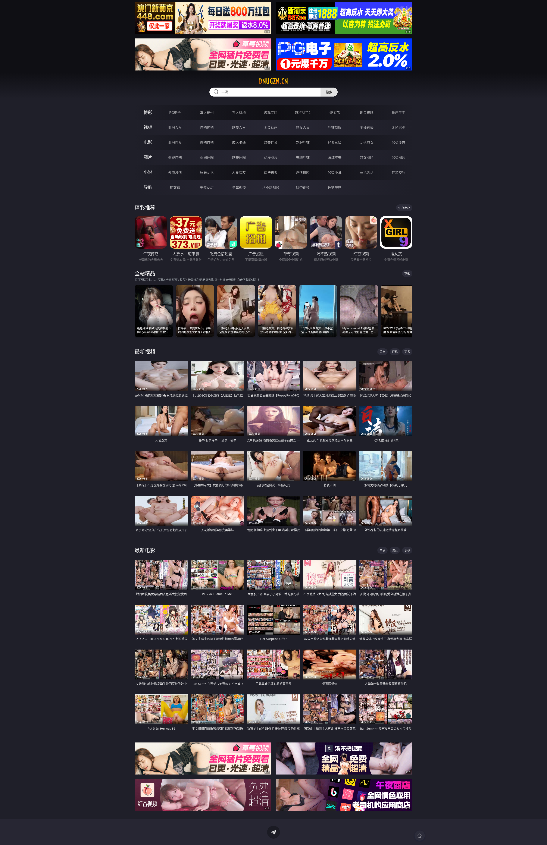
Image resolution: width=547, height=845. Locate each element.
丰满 (382, 550)
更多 (407, 352)
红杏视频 (303, 187)
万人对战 (239, 112)
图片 (148, 157)
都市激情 (175, 172)
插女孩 (175, 187)
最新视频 (145, 351)
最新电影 (145, 550)
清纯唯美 (334, 157)
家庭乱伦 (207, 172)
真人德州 (207, 112)
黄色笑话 (366, 172)
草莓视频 (239, 187)
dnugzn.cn (273, 81)
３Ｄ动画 (271, 127)
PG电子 (175, 112)
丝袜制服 (334, 127)
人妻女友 (239, 172)
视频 (148, 127)
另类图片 (398, 157)
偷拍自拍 (207, 142)
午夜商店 (207, 187)
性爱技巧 (398, 172)
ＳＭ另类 (398, 127)
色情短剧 (334, 187)
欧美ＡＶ (239, 127)
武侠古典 (271, 172)
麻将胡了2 (302, 112)
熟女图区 (366, 157)
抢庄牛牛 (398, 112)
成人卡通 (239, 142)
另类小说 (334, 172)
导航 (148, 187)
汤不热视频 (270, 187)
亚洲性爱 (175, 142)
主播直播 (366, 127)
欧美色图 (239, 157)
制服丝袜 (303, 142)
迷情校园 (303, 172)
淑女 (395, 550)
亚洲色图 (207, 157)
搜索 (329, 92)
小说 (148, 172)
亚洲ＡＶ (175, 127)
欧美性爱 (271, 142)
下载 (407, 273)
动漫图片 (271, 157)
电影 (148, 142)
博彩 (148, 112)
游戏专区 (271, 112)
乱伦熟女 (366, 142)
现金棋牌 (366, 112)
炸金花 (334, 112)
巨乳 (395, 352)
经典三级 (334, 142)
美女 (382, 352)
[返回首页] (420, 835)
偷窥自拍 (175, 157)
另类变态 (398, 142)
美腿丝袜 (303, 157)
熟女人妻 (303, 127)
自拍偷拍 (207, 127)
